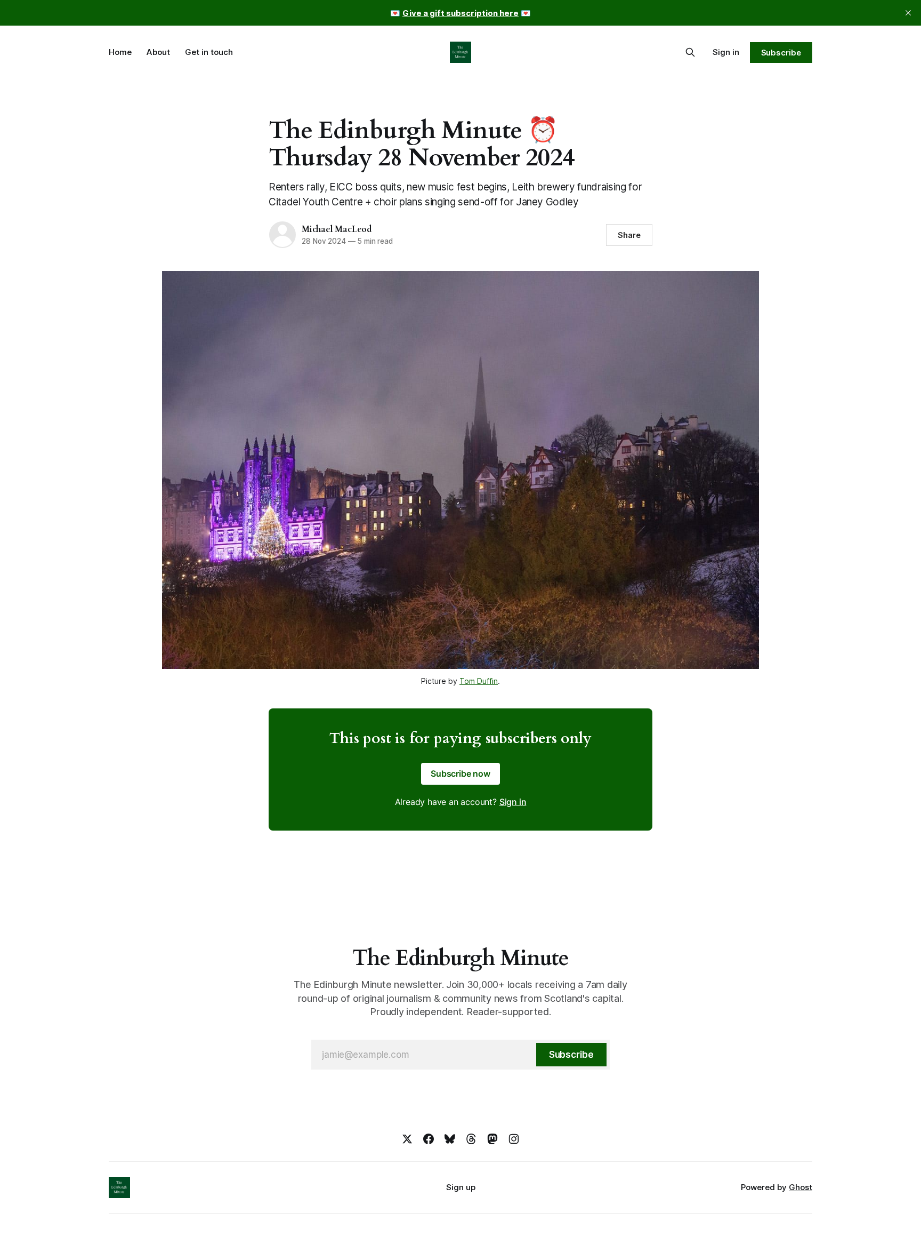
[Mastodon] (492, 1139)
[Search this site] (690, 52)
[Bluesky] (450, 1139)
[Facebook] (428, 1139)
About (158, 52)
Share (629, 235)
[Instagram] (513, 1139)
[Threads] (471, 1139)
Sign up (460, 1187)
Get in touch (209, 52)
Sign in (726, 52)
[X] (407, 1139)
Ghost (800, 1187)
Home (120, 52)
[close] (908, 12)
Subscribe (781, 52)
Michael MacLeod (336, 229)
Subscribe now (460, 773)
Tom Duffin (478, 680)
